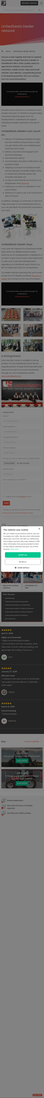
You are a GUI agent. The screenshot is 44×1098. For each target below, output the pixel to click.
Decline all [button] (23, 562)
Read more (14, 549)
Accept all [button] (22, 555)
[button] (22, 567)
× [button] (39, 529)
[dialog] (22, 549)
